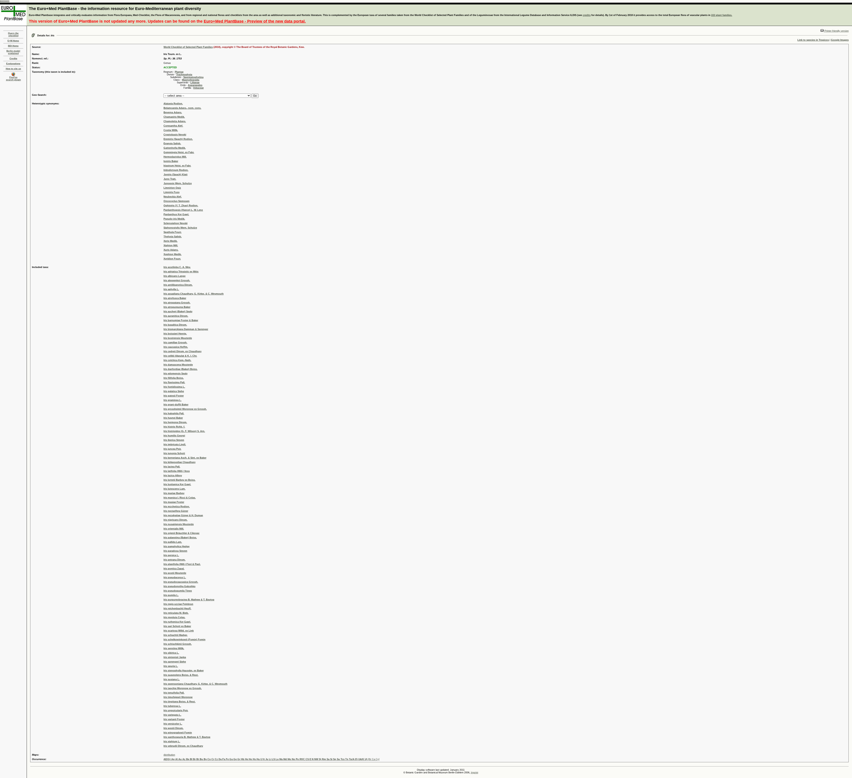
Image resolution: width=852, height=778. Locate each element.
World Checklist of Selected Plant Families (188, 47)
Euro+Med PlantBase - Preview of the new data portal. (255, 21)
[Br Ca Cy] (271, 759)
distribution (169, 754)
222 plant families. (721, 15)
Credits (13, 58)
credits (587, 15)
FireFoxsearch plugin (13, 78)
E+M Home (13, 40)
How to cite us (13, 68)
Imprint (474, 772)
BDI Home (13, 46)
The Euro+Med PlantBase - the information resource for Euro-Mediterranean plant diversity (115, 8)
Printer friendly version (836, 30)
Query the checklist (13, 34)
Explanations (13, 63)
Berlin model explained (13, 52)
